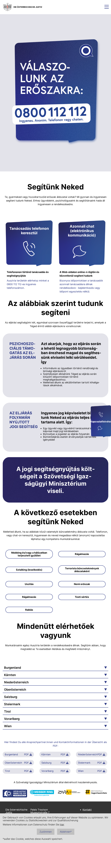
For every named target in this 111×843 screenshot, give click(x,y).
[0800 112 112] (101, 415)
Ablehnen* (66, 831)
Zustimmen (46, 831)
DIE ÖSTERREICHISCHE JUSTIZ (28, 7)
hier (62, 824)
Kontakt (87, 809)
